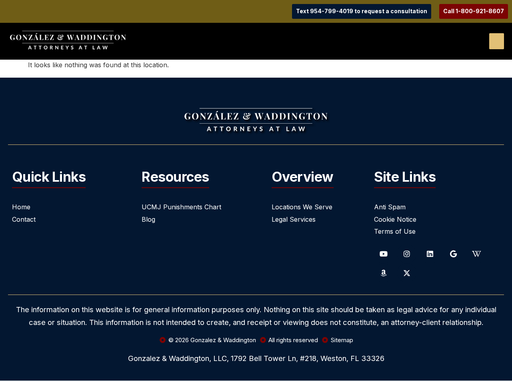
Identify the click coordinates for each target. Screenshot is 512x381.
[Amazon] (383, 273)
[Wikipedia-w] (476, 253)
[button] (496, 41)
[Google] (453, 253)
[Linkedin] (430, 253)
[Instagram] (406, 253)
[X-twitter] (406, 273)
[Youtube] (383, 253)
